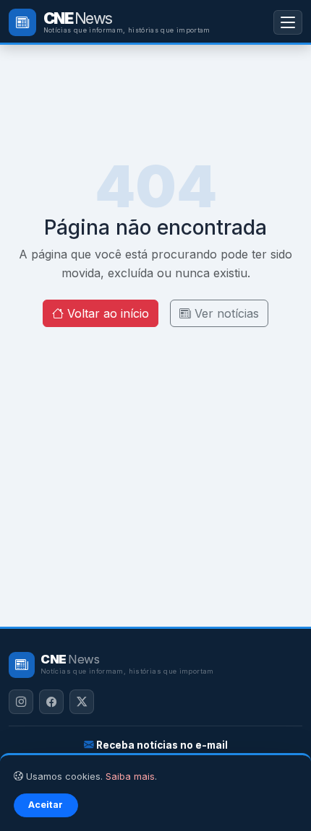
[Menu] (287, 22)
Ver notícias (225, 313)
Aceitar (45, 804)
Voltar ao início (106, 313)
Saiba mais (130, 776)
